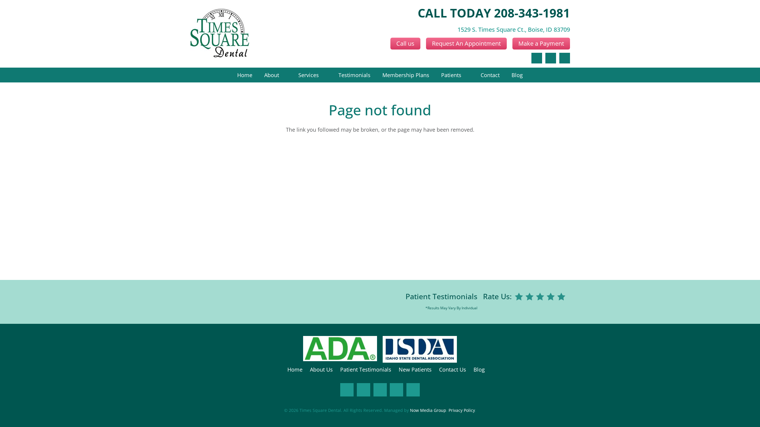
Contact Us (452, 369)
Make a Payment (541, 43)
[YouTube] (396, 389)
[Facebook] (536, 58)
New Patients (415, 369)
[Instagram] (363, 389)
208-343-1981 (532, 13)
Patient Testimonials (441, 296)
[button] (283, 75)
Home (295, 369)
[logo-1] (219, 33)
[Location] (564, 58)
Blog (479, 369)
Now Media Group (428, 410)
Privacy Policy (462, 410)
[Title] (413, 389)
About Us (321, 369)
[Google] (550, 58)
